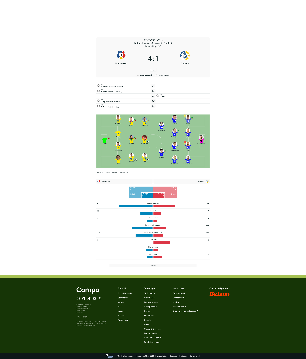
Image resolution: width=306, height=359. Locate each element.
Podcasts (122, 315)
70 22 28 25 (149, 356)
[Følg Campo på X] (100, 298)
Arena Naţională (146, 75)
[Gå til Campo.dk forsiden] (87, 293)
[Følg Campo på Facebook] (83, 298)
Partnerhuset (89, 323)
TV (119, 307)
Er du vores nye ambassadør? (185, 311)
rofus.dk (184, 356)
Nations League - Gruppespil (148, 43)
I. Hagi (103, 102)
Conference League (152, 338)
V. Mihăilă (119, 87)
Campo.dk (80, 304)
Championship (150, 307)
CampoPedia (178, 298)
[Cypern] (185, 58)
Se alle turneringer (152, 342)
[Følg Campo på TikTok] (89, 298)
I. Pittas (162, 97)
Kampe (121, 302)
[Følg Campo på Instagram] (78, 298)
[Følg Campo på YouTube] (94, 298)
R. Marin (104, 92)
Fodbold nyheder (125, 293)
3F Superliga (149, 293)
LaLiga (147, 311)
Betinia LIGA (149, 298)
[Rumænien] (121, 58)
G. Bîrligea (105, 87)
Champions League (152, 329)
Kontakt (176, 302)
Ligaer (120, 311)
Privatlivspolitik (179, 306)
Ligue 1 (147, 324)
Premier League (151, 302)
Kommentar (123, 320)
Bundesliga (148, 315)
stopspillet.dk (162, 356)
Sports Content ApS (83, 306)
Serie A (147, 320)
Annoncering (178, 289)
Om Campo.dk (179, 293)
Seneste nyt (123, 298)
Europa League (150, 333)
